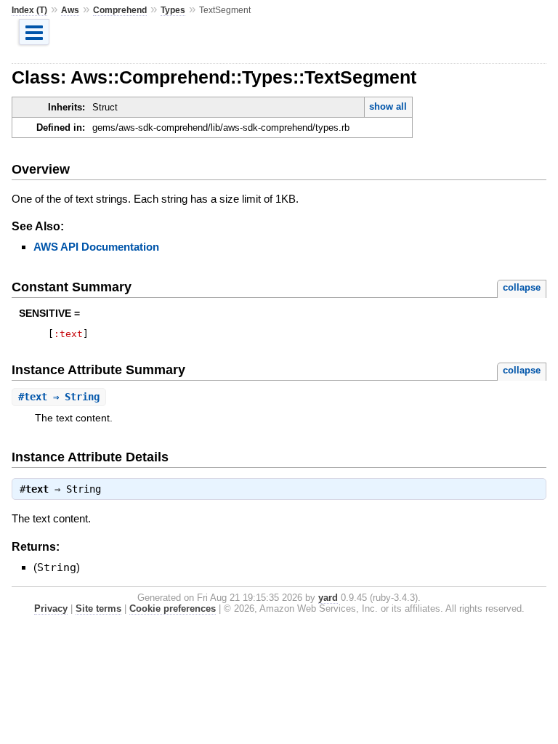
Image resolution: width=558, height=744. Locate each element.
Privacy (51, 608)
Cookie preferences (172, 608)
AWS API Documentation (96, 246)
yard (328, 597)
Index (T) (29, 10)
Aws (70, 10)
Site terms (98, 608)
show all (388, 106)
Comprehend (120, 10)
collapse (522, 287)
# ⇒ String (59, 397)
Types (173, 10)
